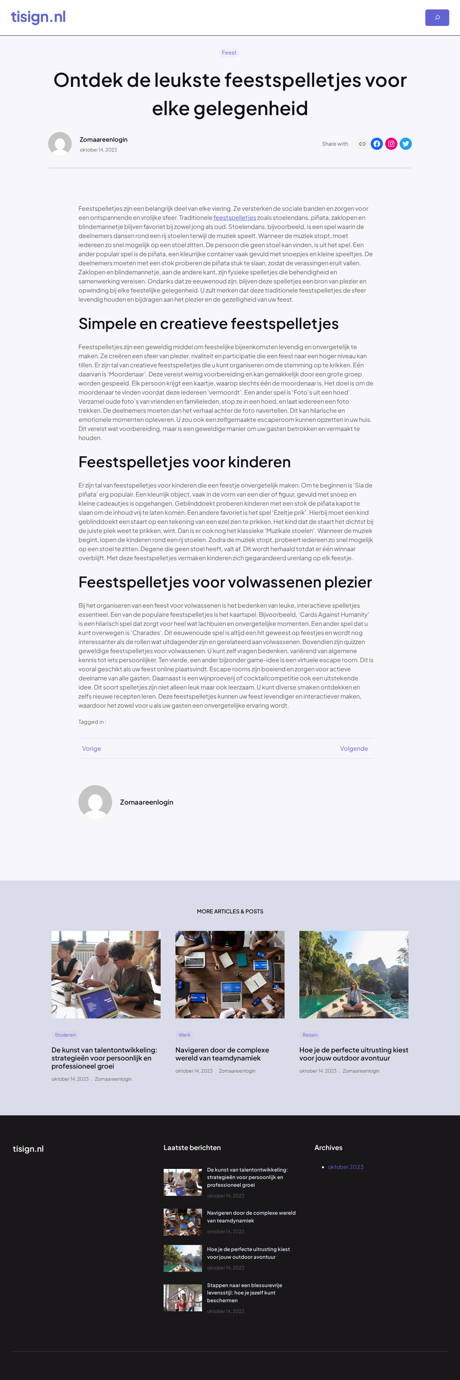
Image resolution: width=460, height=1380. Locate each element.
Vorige (91, 748)
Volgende (354, 748)
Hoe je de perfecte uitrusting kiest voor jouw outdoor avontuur (353, 1054)
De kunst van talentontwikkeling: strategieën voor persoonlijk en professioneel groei (105, 1058)
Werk (185, 1035)
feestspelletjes (234, 217)
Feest (229, 52)
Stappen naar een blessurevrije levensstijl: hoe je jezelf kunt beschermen (244, 1292)
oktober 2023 (346, 1166)
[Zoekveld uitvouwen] (437, 17)
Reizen (310, 1035)
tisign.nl (38, 15)
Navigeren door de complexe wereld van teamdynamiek (222, 1054)
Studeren (65, 1035)
